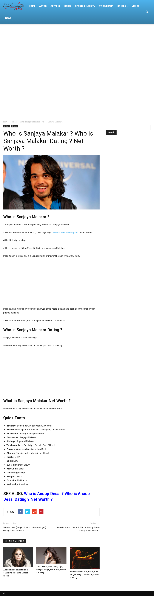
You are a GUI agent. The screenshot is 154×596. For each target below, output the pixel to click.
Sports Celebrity (85, 6)
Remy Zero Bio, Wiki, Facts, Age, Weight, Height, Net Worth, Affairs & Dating (84, 574)
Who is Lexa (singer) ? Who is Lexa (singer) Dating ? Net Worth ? (24, 529)
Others (121, 6)
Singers (14, 126)
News (8, 18)
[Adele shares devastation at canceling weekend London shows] (18, 557)
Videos (135, 6)
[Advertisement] (77, 48)
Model (67, 6)
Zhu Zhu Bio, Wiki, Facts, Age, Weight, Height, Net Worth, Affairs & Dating (51, 569)
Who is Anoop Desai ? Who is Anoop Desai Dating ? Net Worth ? (78, 529)
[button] (147, 12)
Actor (43, 6)
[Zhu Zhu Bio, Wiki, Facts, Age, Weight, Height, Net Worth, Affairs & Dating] (51, 555)
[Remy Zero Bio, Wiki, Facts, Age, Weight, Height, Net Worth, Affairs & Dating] (85, 558)
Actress (55, 6)
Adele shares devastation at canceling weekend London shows (15, 573)
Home (32, 6)
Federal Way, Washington (65, 232)
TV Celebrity (106, 6)
